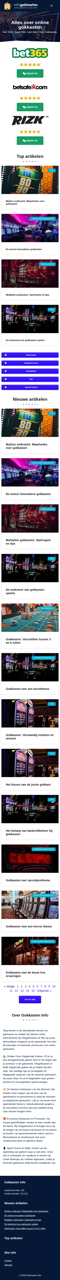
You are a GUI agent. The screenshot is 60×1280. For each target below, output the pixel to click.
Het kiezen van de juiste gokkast (28, 784)
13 (22, 990)
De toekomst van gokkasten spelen (25, 340)
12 (16, 990)
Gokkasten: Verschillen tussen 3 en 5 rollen (24, 1228)
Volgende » (44, 990)
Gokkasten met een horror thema (29, 926)
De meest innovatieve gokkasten (24, 249)
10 (53, 986)
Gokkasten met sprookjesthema (28, 880)
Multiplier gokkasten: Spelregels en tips (27, 295)
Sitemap (8, 1265)
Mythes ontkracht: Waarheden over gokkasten (26, 1211)
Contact (8, 1260)
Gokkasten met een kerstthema (27, 688)
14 (27, 990)
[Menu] (52, 5)
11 (11, 990)
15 (33, 990)
